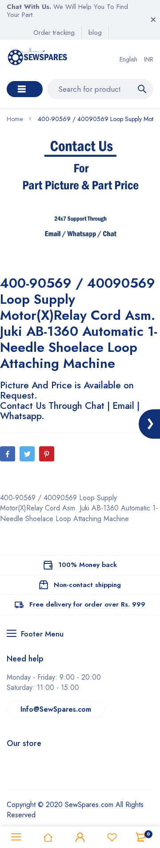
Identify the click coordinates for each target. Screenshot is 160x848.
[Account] (80, 837)
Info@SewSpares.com (55, 709)
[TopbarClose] (153, 19)
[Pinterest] (46, 453)
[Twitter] (27, 453)
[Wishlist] (112, 837)
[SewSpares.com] (38, 59)
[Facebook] (7, 453)
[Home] (48, 837)
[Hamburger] (16, 837)
